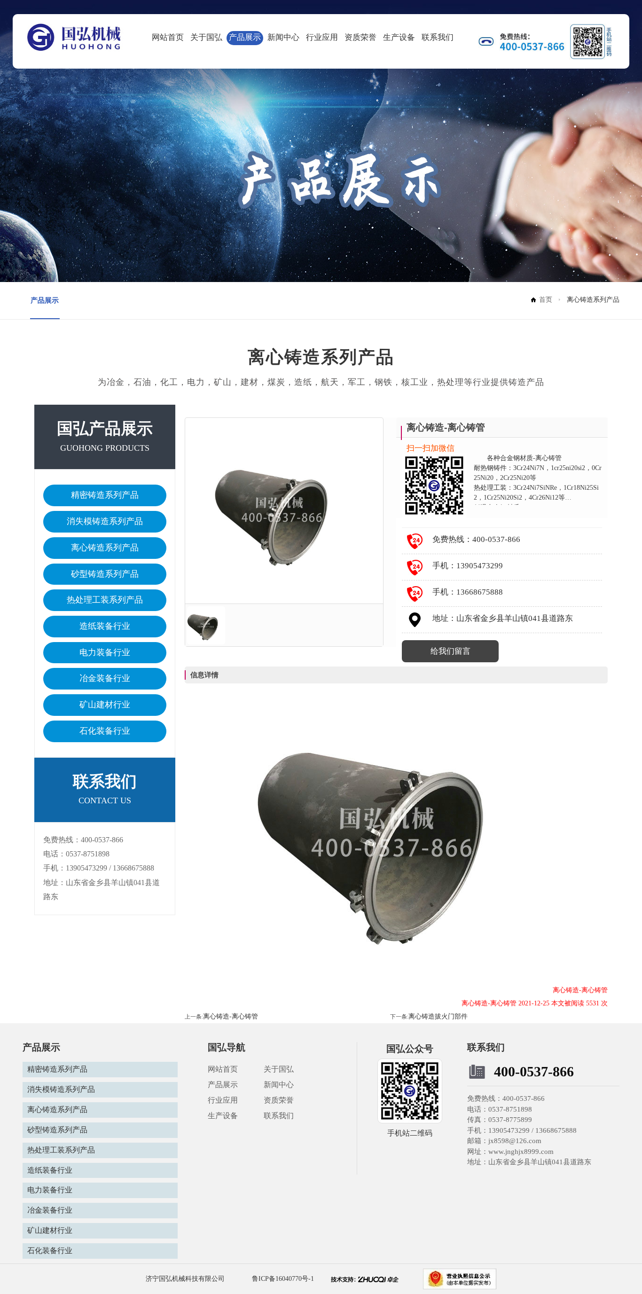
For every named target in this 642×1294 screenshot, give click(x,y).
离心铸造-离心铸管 (230, 1016)
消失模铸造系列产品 (105, 521)
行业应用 (322, 37)
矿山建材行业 (104, 704)
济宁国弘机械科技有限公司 (185, 1278)
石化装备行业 (104, 731)
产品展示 (245, 37)
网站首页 (168, 37)
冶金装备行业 (104, 678)
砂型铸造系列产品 (105, 574)
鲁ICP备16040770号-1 (282, 1278)
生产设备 (399, 37)
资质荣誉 (360, 37)
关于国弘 (206, 37)
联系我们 (438, 37)
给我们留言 (450, 651)
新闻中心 (283, 37)
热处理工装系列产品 (105, 599)
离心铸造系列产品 (105, 547)
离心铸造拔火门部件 (438, 1016)
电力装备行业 (104, 652)
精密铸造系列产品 (105, 495)
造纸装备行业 (104, 626)
